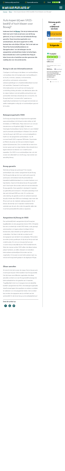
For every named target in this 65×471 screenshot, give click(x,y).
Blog (10, 12)
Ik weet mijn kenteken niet (55, 40)
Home (5, 12)
